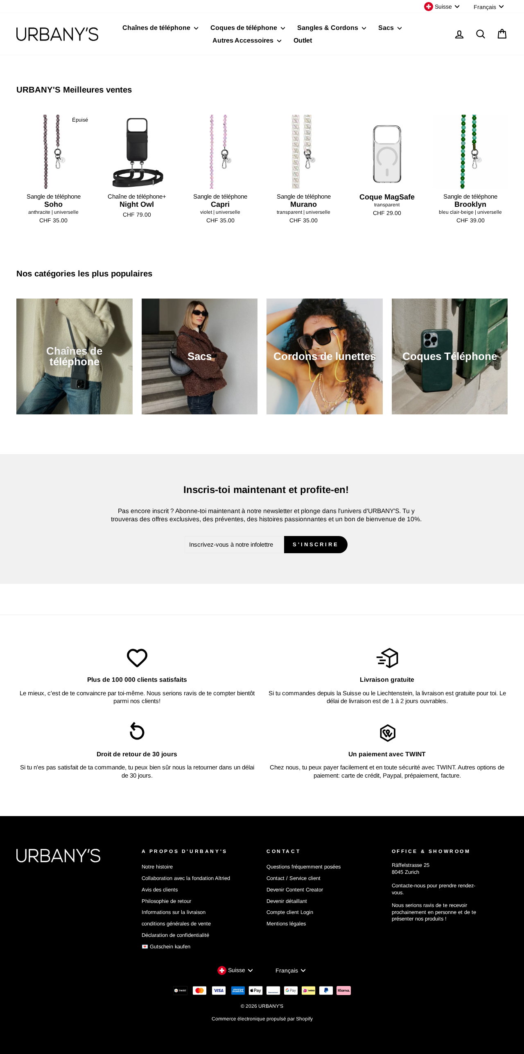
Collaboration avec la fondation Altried (186, 878)
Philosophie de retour (166, 901)
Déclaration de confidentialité (175, 935)
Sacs (386, 27)
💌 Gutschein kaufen (166, 946)
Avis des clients (160, 890)
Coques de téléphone (244, 27)
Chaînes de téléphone (157, 27)
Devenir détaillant (287, 901)
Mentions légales (286, 924)
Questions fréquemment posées (304, 867)
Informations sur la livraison (174, 912)
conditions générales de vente (176, 924)
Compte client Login (290, 912)
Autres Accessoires (243, 40)
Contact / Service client (294, 878)
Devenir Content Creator (295, 890)
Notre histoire (157, 867)
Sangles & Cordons (328, 27)
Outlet (303, 40)
